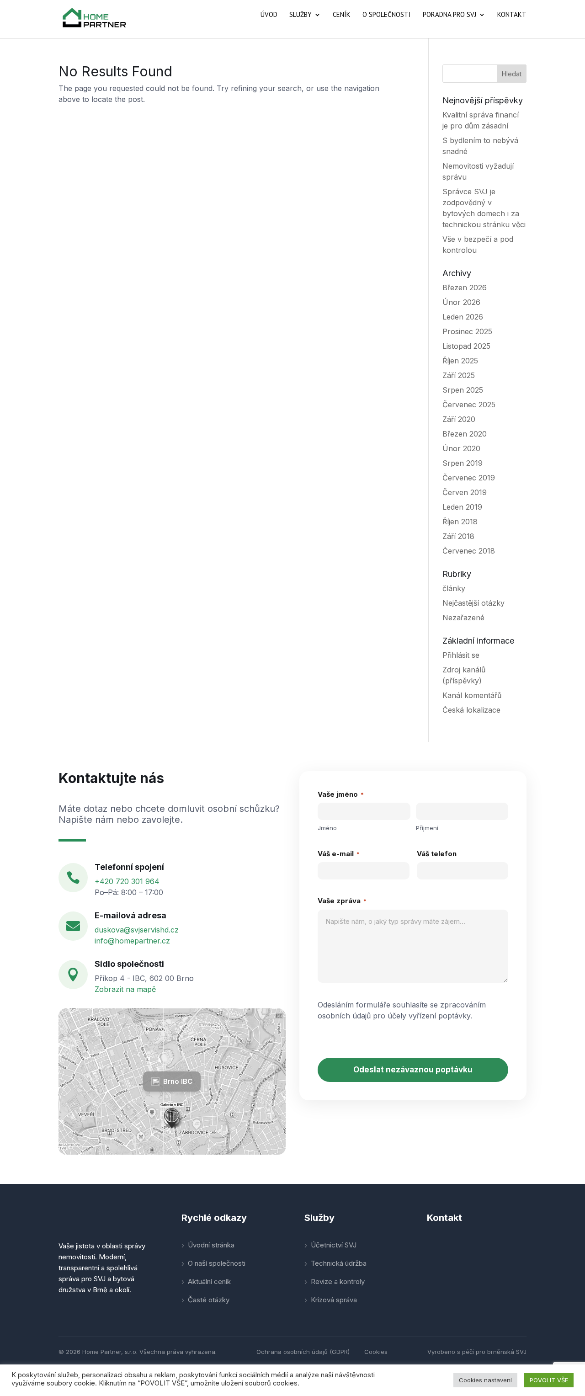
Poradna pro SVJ (449, 15)
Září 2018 (458, 536)
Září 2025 (458, 375)
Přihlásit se (460, 655)
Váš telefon (437, 853)
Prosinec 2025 (467, 331)
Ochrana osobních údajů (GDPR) (303, 1351)
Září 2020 (458, 419)
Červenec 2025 (468, 404)
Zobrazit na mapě (125, 989)
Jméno (327, 827)
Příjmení (427, 827)
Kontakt (511, 15)
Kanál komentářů (471, 695)
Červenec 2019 (468, 477)
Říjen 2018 (460, 521)
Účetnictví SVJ (333, 1245)
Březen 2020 (464, 433)
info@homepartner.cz (132, 940)
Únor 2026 (461, 302)
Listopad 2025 (466, 346)
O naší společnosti (216, 1263)
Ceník (342, 15)
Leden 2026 (462, 316)
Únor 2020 (461, 448)
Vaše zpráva (342, 900)
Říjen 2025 (460, 360)
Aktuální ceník (209, 1281)
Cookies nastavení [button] (485, 1380)
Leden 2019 (462, 507)
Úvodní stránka (211, 1245)
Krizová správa (334, 1299)
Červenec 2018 (468, 550)
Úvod (269, 15)
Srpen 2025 (462, 389)
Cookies (376, 1351)
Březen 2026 (464, 287)
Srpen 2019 (462, 463)
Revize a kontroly (338, 1281)
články (453, 588)
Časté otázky (208, 1299)
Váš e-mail (339, 853)
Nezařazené (463, 617)
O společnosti (386, 15)
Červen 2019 (464, 492)
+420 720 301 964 (127, 881)
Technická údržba (339, 1263)
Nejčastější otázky (473, 602)
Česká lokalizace (471, 709)
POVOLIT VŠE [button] (549, 1380)
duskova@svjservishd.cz (137, 929)
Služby (300, 15)
